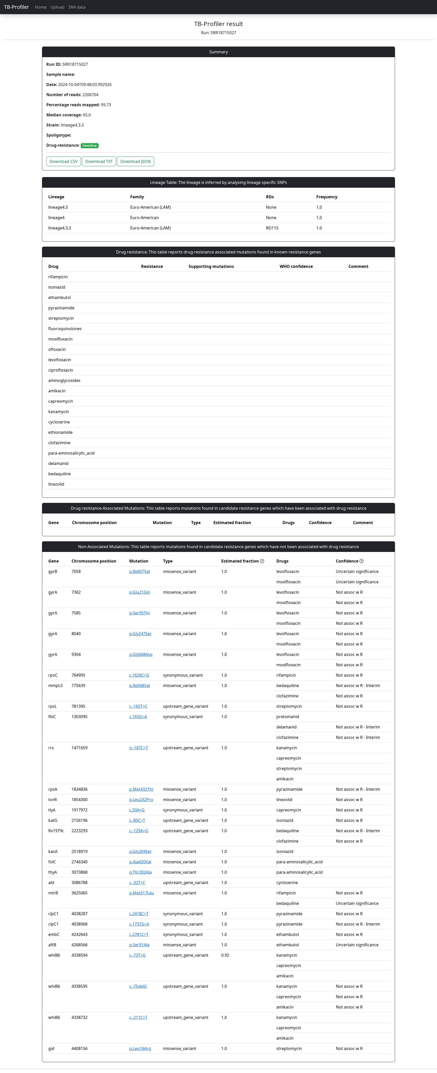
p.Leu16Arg (140, 1048)
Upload (57, 7)
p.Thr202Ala (140, 872)
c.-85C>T (137, 820)
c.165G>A (138, 716)
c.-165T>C (138, 706)
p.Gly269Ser (140, 851)
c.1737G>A (139, 924)
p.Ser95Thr (139, 613)
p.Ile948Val (139, 685)
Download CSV (64, 161)
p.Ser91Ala (139, 945)
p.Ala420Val (140, 862)
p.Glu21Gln (139, 592)
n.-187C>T (138, 747)
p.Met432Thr (141, 789)
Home (41, 7)
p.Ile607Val (139, 571)
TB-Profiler (16, 7)
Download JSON (135, 161)
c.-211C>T (138, 1017)
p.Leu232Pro (141, 799)
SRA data (77, 7)
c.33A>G (137, 810)
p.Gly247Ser (140, 633)
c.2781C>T (138, 934)
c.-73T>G (137, 955)
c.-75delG (138, 986)
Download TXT (99, 161)
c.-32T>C (137, 882)
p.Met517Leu (141, 893)
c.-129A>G (138, 830)
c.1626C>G (139, 675)
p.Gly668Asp (140, 654)
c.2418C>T (138, 913)
